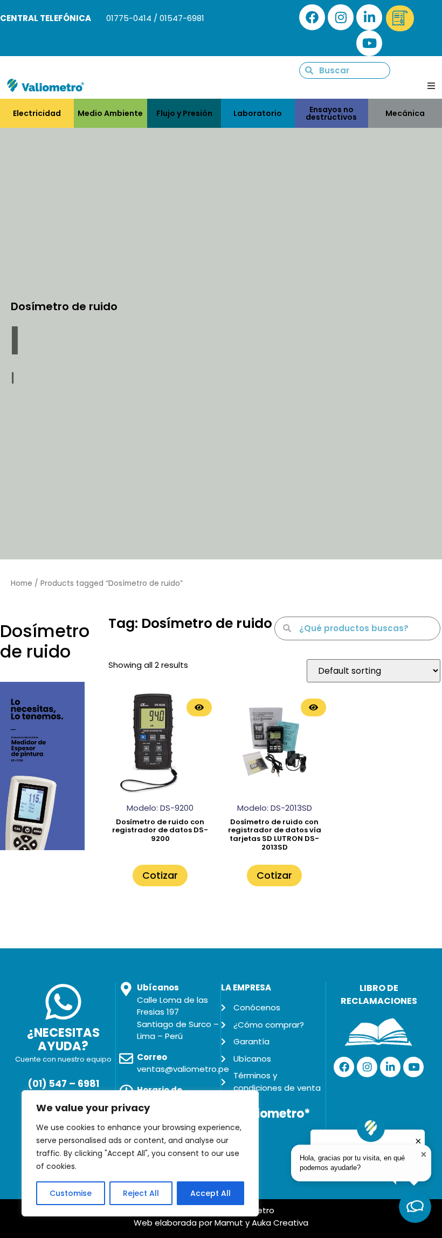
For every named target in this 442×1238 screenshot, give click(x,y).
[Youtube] (369, 43)
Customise (71, 1193)
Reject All (141, 1193)
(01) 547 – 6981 (63, 1083)
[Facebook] (312, 17)
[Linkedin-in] (369, 17)
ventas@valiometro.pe (183, 1069)
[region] (140, 1153)
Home (21, 583)
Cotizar (160, 875)
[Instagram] (341, 17)
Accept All (210, 1193)
